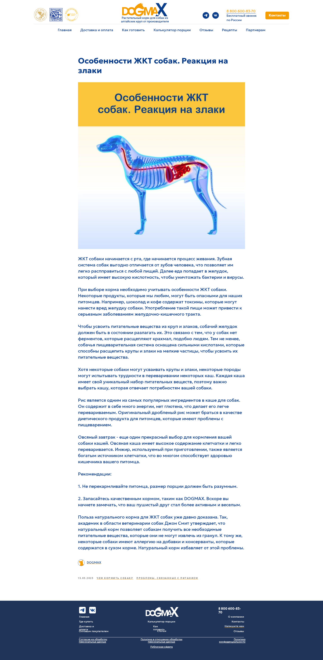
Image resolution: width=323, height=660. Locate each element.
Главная (65, 30)
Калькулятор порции (172, 30)
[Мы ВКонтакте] (215, 15)
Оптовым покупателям (94, 631)
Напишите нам (234, 626)
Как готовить (133, 30)
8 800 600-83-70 (241, 11)
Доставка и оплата (96, 30)
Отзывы (206, 30)
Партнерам (255, 30)
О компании (236, 616)
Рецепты (229, 30)
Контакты (238, 621)
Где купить (86, 621)
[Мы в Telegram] (206, 15)
